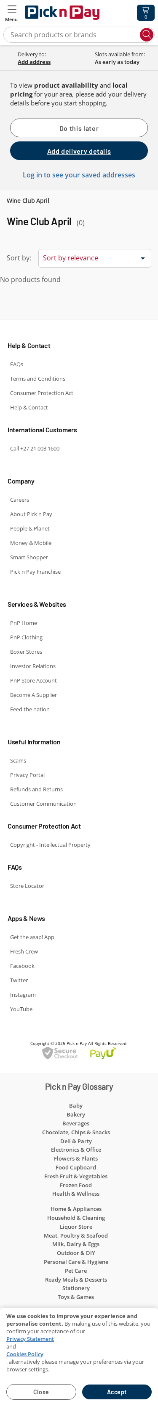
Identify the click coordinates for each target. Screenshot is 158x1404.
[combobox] (95, 257)
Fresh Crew (24, 951)
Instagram (23, 994)
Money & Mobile (30, 543)
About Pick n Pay (31, 514)
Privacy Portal (27, 775)
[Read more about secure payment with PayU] (79, 1053)
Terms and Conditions (37, 378)
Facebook (22, 966)
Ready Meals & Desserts (76, 1279)
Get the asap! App (32, 937)
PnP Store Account (33, 680)
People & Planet (30, 528)
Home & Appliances (76, 1209)
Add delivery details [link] (79, 151)
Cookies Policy (24, 1354)
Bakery (76, 1114)
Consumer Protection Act (41, 393)
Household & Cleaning (76, 1218)
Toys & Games (76, 1297)
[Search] (146, 34)
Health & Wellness (75, 1193)
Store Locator (27, 886)
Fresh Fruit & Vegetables (75, 1176)
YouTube (21, 1009)
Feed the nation (30, 709)
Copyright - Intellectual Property (50, 844)
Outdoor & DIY (76, 1253)
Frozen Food (76, 1185)
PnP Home (23, 623)
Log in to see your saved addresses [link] (79, 175)
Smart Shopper (29, 557)
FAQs (16, 364)
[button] (11, 12)
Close (41, 1392)
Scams (18, 760)
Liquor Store (76, 1226)
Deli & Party (76, 1141)
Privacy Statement (30, 1339)
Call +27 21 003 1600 (34, 448)
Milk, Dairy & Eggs (75, 1244)
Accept (117, 1392)
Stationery (76, 1288)
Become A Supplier (33, 695)
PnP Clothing (26, 637)
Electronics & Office (76, 1149)
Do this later (79, 128)
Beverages (75, 1123)
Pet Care (76, 1270)
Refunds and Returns (36, 789)
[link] (46, 61)
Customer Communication (43, 803)
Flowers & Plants (76, 1158)
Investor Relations (33, 666)
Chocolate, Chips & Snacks (76, 1132)
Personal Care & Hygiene (76, 1262)
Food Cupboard (76, 1167)
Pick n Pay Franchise (35, 571)
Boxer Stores (26, 651)
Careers (19, 499)
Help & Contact (29, 407)
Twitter (19, 980)
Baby (76, 1105)
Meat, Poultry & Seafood (76, 1235)
